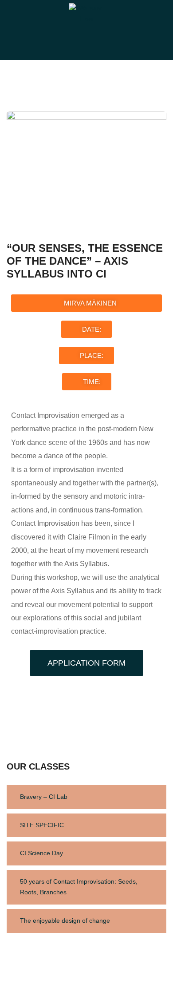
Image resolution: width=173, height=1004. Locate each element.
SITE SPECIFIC (42, 825)
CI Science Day (41, 853)
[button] (86, 303)
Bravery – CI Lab (43, 796)
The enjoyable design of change (65, 920)
